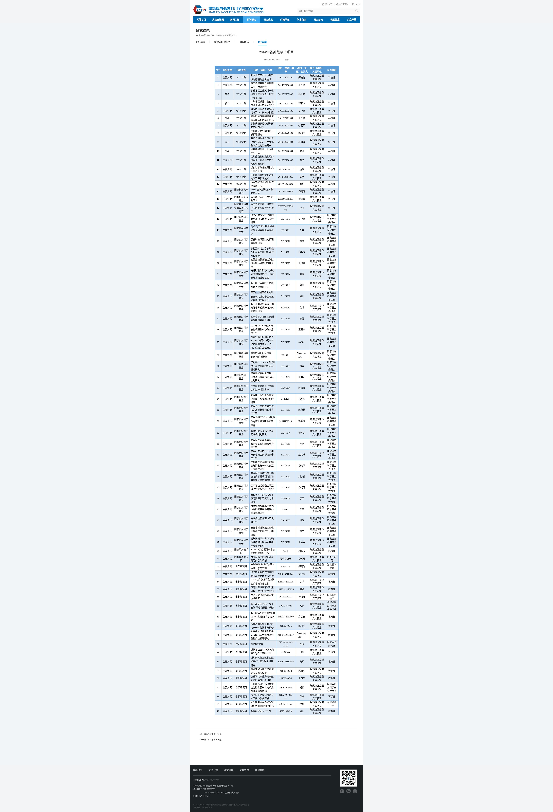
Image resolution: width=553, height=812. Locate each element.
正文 (235, 35)
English (357, 4)
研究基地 (318, 19)
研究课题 (228, 35)
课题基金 (335, 19)
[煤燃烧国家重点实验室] (228, 8)
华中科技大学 (207, 808)
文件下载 (213, 770)
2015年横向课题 (214, 734)
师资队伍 (284, 19)
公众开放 (351, 19)
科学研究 (251, 19)
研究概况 (200, 42)
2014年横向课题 (214, 740)
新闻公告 (234, 19)
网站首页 (201, 19)
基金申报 (228, 770)
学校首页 (328, 4)
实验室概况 (218, 19)
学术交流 (301, 19)
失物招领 (244, 770)
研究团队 (244, 42)
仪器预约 (197, 770)
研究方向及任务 (222, 42)
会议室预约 (343, 4)
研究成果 (268, 19)
